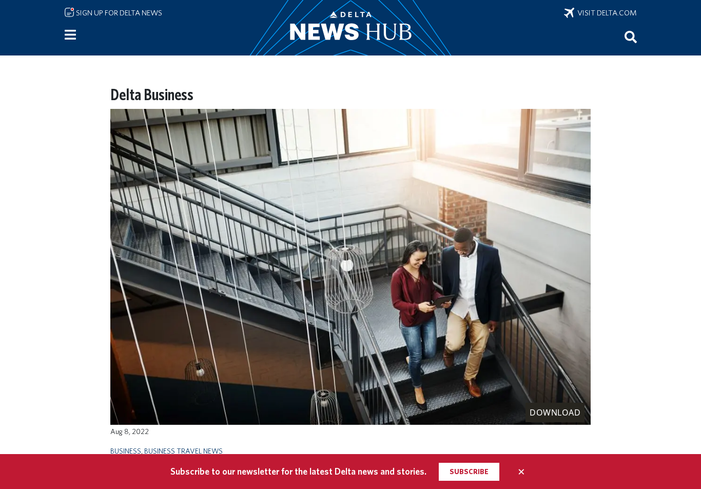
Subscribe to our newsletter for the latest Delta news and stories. (298, 471)
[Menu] (70, 35)
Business (125, 450)
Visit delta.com (605, 12)
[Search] (631, 36)
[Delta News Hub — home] (350, 27)
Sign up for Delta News (118, 12)
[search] (631, 36)
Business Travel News (183, 450)
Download (555, 412)
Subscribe (469, 471)
